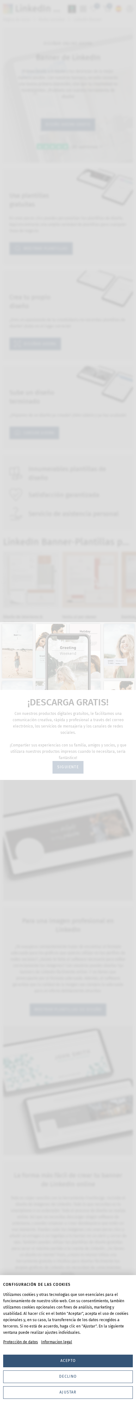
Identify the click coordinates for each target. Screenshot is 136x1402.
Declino (68, 1376)
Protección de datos (20, 1342)
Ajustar (67, 1392)
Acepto (68, 1360)
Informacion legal (56, 1342)
